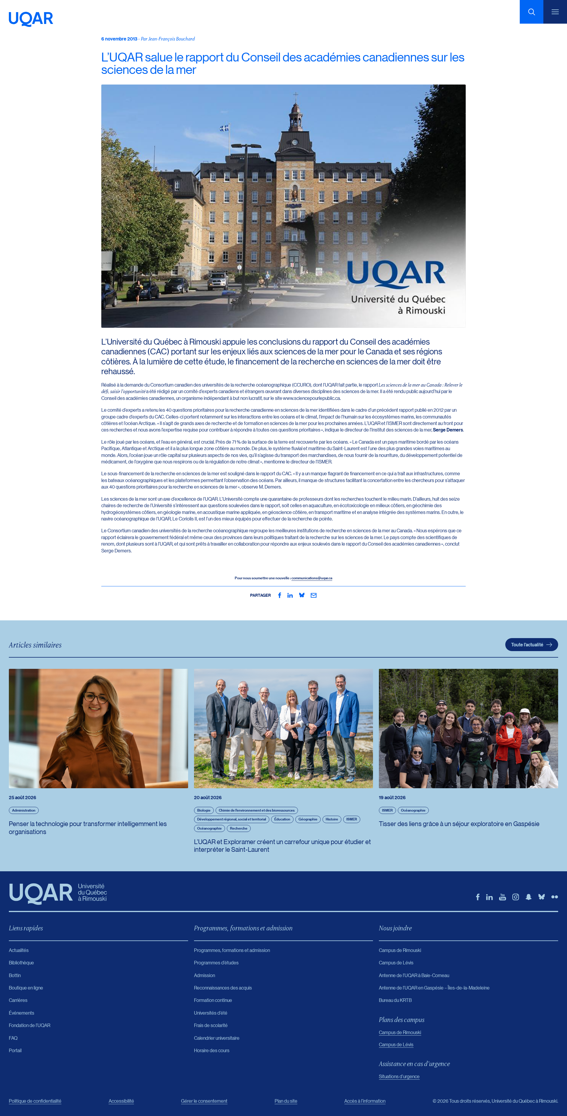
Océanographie (209, 828)
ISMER (351, 819)
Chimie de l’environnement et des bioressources (257, 810)
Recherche (238, 828)
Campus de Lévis (396, 1044)
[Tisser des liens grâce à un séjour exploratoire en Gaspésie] (468, 728)
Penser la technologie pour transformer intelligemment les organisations (88, 827)
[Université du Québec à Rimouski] (31, 19)
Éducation (282, 819)
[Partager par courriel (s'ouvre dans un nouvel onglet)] (314, 595)
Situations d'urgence (399, 1076)
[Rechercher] (531, 12)
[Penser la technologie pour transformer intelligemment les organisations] (98, 728)
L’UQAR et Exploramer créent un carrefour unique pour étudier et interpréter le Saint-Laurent (282, 845)
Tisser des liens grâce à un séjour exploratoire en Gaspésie (459, 824)
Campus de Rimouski (400, 1032)
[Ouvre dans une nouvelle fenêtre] (279, 595)
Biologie (204, 810)
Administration (23, 810)
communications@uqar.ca (311, 577)
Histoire (332, 819)
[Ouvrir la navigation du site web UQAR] (555, 12)
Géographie (308, 819)
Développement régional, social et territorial (231, 819)
